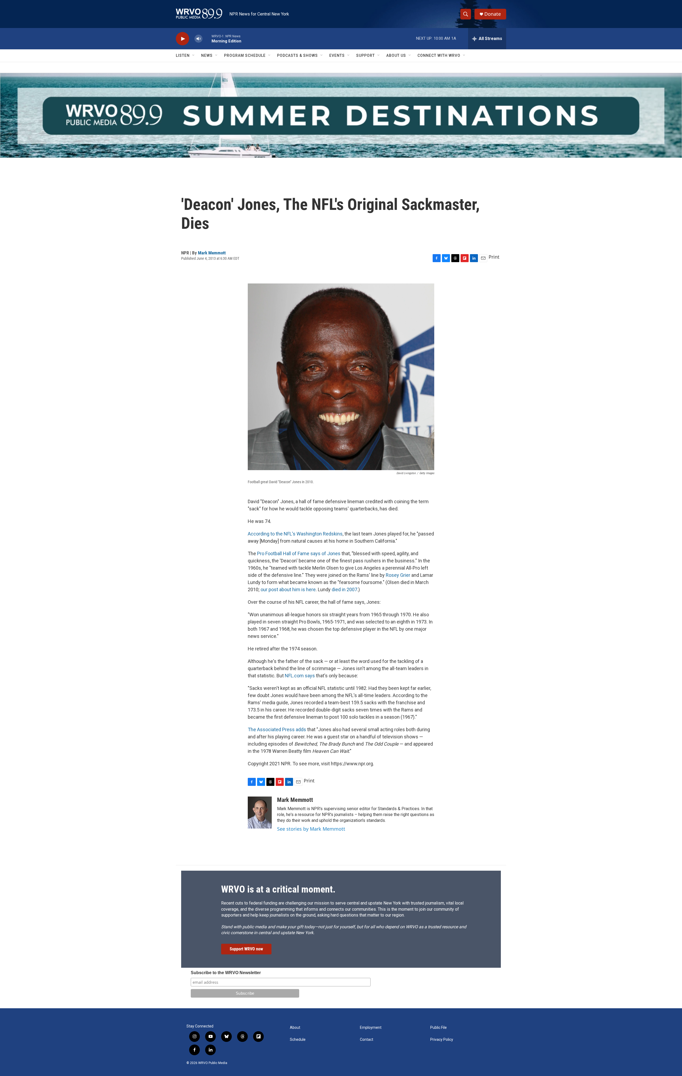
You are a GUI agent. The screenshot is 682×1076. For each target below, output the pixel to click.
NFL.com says (300, 675)
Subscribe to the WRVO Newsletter (226, 972)
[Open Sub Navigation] (194, 55)
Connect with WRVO (438, 55)
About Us (396, 55)
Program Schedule (245, 55)
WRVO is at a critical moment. (278, 889)
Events (337, 55)
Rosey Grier (398, 575)
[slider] (207, 38)
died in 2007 (344, 589)
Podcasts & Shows (297, 55)
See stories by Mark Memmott (311, 829)
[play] (182, 39)
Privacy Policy (441, 1040)
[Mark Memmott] (260, 813)
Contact (366, 1040)
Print (494, 257)
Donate (492, 14)
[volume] (198, 39)
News (207, 55)
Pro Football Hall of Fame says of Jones (298, 553)
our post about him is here (288, 589)
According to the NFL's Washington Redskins (295, 534)
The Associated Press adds (277, 729)
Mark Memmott (212, 252)
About (295, 1028)
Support (365, 55)
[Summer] (341, 115)
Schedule (298, 1040)
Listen (183, 55)
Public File (438, 1028)
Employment (370, 1028)
